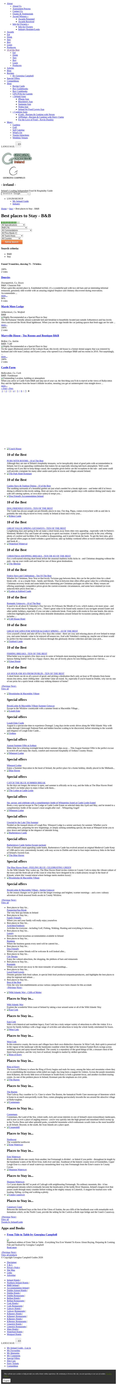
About (10, 3)
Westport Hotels (14, 1334)
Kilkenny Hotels (14, 1319)
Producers (11, 47)
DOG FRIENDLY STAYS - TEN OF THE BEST (30, 508)
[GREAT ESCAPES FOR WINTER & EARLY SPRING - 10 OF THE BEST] (61, 619)
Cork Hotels (12, 1303)
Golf (15, 127)
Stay (9, 39)
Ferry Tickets (13, 1363)
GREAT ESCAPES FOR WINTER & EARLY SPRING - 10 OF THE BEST (42, 631)
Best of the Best (14, 982)
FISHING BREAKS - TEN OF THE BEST (27, 653)
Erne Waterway (14, 1156)
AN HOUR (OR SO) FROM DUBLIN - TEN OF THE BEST (35, 673)
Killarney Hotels (14, 1313)
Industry (16, 204)
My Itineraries (13, 1353)
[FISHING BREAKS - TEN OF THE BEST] (61, 641)
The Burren (12, 1092)
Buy (9, 42)
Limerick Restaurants (16, 1326)
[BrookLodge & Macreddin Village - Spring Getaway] (61, 878)
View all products (9, 1255)
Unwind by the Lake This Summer (22, 822)
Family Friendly (14, 918)
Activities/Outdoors (15, 925)
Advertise (11, 1275)
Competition (12, 1366)
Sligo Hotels (12, 1329)
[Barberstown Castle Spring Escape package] (61, 833)
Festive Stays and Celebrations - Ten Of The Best (29, 576)
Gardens (16, 125)
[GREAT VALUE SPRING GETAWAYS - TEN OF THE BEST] (61, 516)
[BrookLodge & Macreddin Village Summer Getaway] (61, 693)
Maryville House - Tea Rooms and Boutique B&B (30, 335)
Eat (8, 34)
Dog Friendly (13, 949)
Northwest (11, 1139)
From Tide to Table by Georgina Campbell (32, 1234)
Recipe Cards (19, 86)
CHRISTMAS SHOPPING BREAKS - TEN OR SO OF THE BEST (39, 556)
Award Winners (20, 16)
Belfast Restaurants (15, 1301)
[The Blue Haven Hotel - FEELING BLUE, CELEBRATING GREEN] (61, 855)
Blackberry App (25, 101)
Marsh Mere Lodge (12, 306)
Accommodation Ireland (18, 1288)
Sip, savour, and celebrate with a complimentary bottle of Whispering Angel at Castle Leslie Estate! (51, 802)
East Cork (11, 1022)
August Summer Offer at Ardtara (21, 745)
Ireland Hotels (13, 1280)
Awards (10, 32)
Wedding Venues (20, 137)
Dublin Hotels (13, 1293)
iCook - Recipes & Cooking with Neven (36, 114)
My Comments (13, 1355)
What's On (17, 132)
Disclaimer (12, 1262)
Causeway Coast (14, 1207)
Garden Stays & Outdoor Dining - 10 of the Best (29, 486)
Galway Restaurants (16, 1311)
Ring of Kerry (13, 1067)
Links (9, 1272)
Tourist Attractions (21, 135)
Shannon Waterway (16, 1182)
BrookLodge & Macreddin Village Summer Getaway (31, 706)
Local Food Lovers (15, 972)
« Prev (10, 388)
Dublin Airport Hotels (17, 1290)
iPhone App (23, 99)
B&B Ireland (13, 1285)
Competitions (13, 81)
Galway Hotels (13, 1308)
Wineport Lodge (14, 765)
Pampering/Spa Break (17, 910)
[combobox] (18, 144)
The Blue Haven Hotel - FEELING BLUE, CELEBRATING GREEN (39, 867)
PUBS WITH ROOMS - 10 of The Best (25, 461)
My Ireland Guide (21, 201)
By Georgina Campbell (23, 76)
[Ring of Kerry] (61, 1054)
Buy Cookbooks (20, 91)
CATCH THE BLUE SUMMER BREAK (26, 783)
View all (5, 688)
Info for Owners (21, 24)
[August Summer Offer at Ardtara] (61, 733)
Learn (9, 45)
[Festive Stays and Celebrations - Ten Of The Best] (61, 563)
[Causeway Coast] (61, 1194)
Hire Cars (11, 1361)
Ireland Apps (19, 96)
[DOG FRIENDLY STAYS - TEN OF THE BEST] (61, 496)
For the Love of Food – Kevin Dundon (36, 119)
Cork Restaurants (14, 1306)
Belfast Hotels (13, 1298)
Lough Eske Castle (15, 723)
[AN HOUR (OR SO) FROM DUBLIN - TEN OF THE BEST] (61, 661)
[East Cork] (61, 1009)
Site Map (11, 1270)
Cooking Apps (20, 112)
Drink (9, 37)
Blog (9, 70)
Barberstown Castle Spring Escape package (26, 845)
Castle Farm (8, 367)
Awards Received (26, 21)
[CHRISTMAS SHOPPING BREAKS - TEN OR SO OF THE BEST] (61, 544)
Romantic (11, 964)
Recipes (10, 73)
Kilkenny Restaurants (16, 1321)
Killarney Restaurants (16, 1316)
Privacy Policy (13, 1267)
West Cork (11, 1041)
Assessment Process (22, 8)
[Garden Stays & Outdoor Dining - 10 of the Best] (61, 473)
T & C (10, 1265)
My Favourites (13, 1350)
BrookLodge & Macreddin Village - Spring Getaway (31, 890)
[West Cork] (61, 1029)
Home (4, 208)
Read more (12, 1247)
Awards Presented (26, 19)
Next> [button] (14, 686)
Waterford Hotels (14, 1332)
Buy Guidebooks (20, 88)
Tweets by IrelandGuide (12, 1222)
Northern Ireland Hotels (17, 1282)
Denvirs (5, 277)
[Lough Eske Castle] (61, 711)
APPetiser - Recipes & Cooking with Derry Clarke (41, 117)
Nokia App (23, 107)
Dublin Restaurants (15, 1295)
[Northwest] (61, 1127)
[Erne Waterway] (61, 1144)
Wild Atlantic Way (15, 1004)
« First (4, 388)
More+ (10, 122)
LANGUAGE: (8, 146)
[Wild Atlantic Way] (61, 992)
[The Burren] (61, 1079)
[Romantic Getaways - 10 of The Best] (61, 591)
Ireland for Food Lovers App (31, 109)
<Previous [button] (5, 686)
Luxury (10, 933)
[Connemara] (61, 1102)
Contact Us (18, 11)
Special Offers (13, 78)
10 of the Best (13, 50)
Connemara (12, 1114)
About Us (17, 6)
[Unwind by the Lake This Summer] (61, 810)
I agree (6, 1380)
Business (11, 941)
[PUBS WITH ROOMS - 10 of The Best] (61, 448)
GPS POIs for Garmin (23, 94)
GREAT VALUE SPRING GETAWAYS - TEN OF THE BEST (36, 528)
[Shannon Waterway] (61, 1169)
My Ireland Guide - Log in (19, 1348)
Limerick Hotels (14, 1324)
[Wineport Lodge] (61, 753)
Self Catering (18, 130)
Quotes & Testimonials (23, 14)
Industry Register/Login (29, 29)
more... (4, 295)
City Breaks (12, 956)
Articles (10, 68)
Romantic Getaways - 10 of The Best (23, 603)
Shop (9, 83)
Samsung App (24, 104)
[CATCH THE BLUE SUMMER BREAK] (61, 770)
